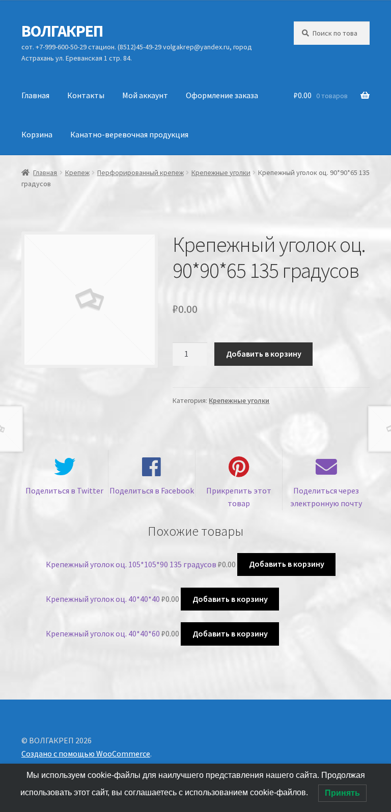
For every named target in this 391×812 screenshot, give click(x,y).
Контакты (85, 95)
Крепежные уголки (220, 172)
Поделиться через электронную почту (326, 497)
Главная (35, 95)
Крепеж (77, 172)
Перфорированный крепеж (140, 172)
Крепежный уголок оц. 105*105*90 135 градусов (131, 564)
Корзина (36, 134)
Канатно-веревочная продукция (129, 134)
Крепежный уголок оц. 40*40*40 (103, 599)
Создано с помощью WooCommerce (85, 753)
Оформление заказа (222, 95)
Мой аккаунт (145, 95)
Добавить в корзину (263, 354)
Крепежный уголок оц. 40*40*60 (103, 633)
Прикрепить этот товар (238, 497)
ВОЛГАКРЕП (62, 31)
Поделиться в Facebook (151, 490)
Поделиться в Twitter (64, 490)
